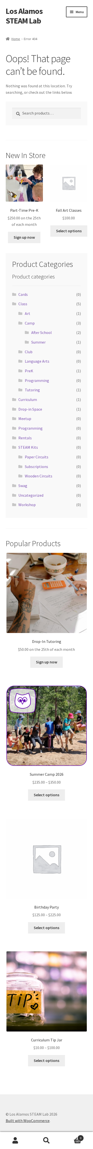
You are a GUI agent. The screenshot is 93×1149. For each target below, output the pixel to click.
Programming (37, 380)
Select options (69, 230)
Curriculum (27, 399)
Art (27, 313)
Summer (38, 342)
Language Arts (37, 361)
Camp (30, 323)
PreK (29, 370)
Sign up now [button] (24, 237)
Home (15, 39)
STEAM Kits (28, 447)
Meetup (24, 418)
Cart (71, 1136)
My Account (15, 1140)
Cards (23, 294)
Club (28, 351)
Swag (22, 485)
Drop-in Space (30, 409)
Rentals (25, 437)
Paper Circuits (36, 456)
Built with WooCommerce (28, 1120)
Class (22, 303)
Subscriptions (36, 466)
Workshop (27, 504)
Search (46, 1140)
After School (41, 332)
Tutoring (32, 389)
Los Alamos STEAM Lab (24, 16)
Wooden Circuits (38, 475)
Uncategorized (30, 495)
